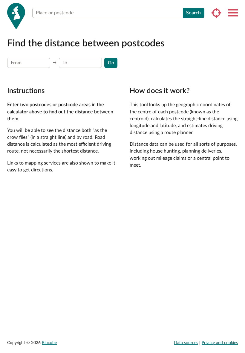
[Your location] (216, 13)
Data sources (186, 343)
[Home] (16, 16)
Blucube (49, 343)
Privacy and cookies (220, 343)
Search (193, 12)
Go (111, 62)
